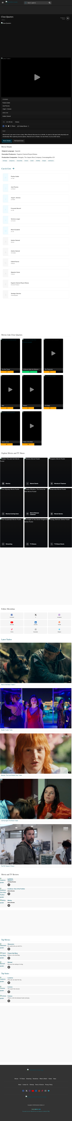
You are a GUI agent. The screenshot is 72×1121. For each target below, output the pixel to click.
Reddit (8, 126)
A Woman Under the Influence (30, 369)
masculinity (19, 160)
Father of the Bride (28, 442)
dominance (51, 160)
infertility (38, 160)
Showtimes (35, 1078)
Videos (50, 1078)
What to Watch (43, 1078)
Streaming (28, 1078)
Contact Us (25, 1084)
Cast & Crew (6, 168)
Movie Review (11, 891)
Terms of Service (39, 1084)
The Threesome (49, 369)
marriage (5, 160)
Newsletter (35, 631)
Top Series (5, 973)
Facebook (3, 126)
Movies (16, 1078)
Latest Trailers (6, 639)
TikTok (11, 631)
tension (26, 160)
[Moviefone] (12, 2)
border (32, 160)
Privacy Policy (49, 1084)
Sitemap (32, 1084)
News (54, 1078)
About (19, 1084)
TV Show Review (12, 882)
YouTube (12, 624)
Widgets (59, 631)
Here (3, 405)
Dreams (25, 405)
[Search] (49, 3)
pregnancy (11, 160)
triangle (44, 160)
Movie (3, 19)
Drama (17, 122)
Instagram (59, 617)
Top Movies (5, 939)
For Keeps (47, 405)
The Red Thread (6, 369)
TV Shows (22, 1078)
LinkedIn (35, 624)
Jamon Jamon (5, 442)
